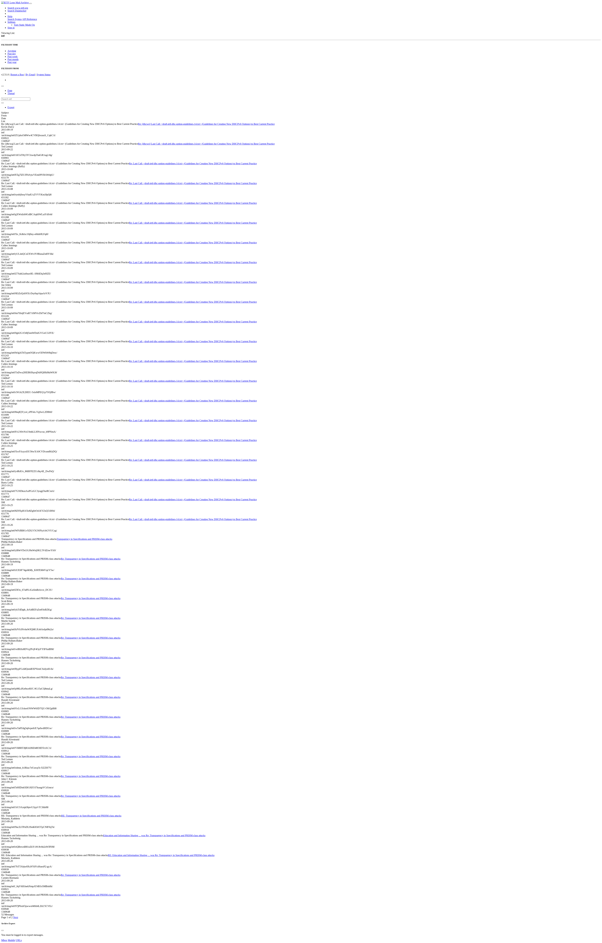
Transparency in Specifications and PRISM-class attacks (84, 539)
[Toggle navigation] (30, 3)
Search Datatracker (17, 10)
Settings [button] (11, 22)
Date (10, 90)
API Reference (29, 19)
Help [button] (10, 16)
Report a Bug (17, 74)
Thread (11, 93)
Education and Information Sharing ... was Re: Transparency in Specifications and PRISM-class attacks (154, 835)
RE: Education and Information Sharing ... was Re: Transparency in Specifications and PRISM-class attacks (161, 855)
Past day (12, 53)
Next (15, 917)
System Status (43, 74)
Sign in (11, 27)
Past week (13, 56)
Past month (13, 59)
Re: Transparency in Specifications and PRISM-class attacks (90, 558)
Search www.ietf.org (18, 8)
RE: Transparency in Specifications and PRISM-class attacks (91, 815)
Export (11, 107)
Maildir (11, 940)
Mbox (4, 940)
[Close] (2, 930)
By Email (30, 74)
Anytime (12, 51)
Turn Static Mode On (24, 25)
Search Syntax (15, 19)
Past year (12, 62)
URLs (19, 940)
